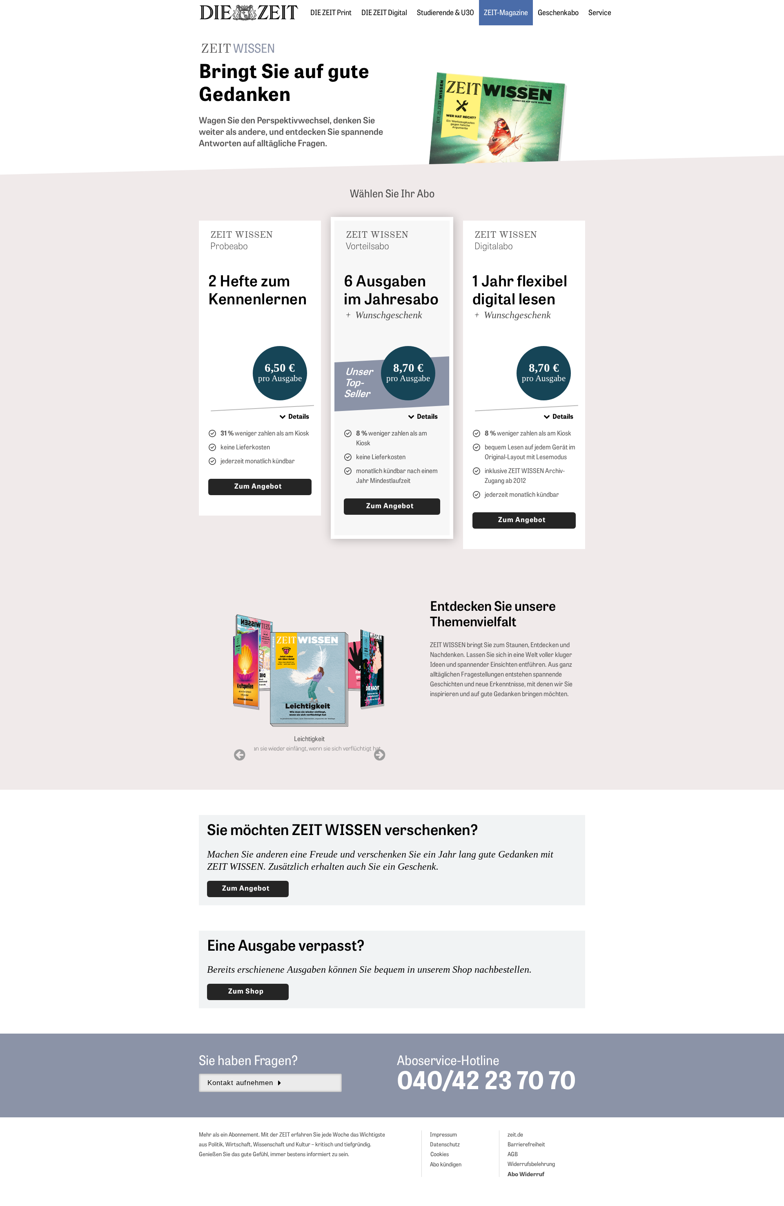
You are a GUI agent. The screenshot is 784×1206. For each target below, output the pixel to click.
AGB (513, 1155)
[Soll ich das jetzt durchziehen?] (309, 645)
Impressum (443, 1135)
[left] (239, 755)
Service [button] (599, 13)
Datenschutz (445, 1145)
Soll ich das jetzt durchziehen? (309, 687)
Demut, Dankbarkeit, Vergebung (365, 701)
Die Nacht (373, 719)
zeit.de (515, 1135)
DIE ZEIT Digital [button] (384, 13)
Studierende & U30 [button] (445, 13)
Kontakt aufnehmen (240, 1083)
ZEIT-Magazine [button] (506, 13)
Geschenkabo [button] (558, 13)
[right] (379, 755)
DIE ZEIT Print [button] (331, 13)
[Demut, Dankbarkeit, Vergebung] (365, 654)
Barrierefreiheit (526, 1145)
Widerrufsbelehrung (531, 1164)
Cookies (439, 1155)
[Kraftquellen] (246, 664)
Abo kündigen (445, 1165)
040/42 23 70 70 (486, 1083)
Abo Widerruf (526, 1174)
